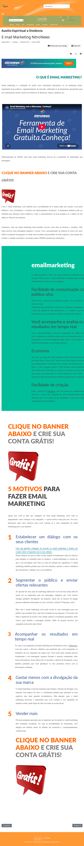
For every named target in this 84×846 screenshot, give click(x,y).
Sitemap (47, 838)
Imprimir (76, 46)
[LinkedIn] (80, 53)
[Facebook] (71, 53)
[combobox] (57, 6)
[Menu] (3, 13)
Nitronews (51, 391)
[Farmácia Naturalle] (42, 20)
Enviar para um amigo (58, 46)
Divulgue (15, 42)
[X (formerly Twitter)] (76, 53)
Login (39, 839)
